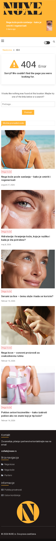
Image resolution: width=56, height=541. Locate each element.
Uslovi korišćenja (12, 495)
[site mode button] (47, 42)
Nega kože (6, 172)
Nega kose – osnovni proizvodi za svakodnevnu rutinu (20, 354)
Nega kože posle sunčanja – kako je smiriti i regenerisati (25, 178)
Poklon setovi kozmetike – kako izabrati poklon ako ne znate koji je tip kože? (24, 414)
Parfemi (8, 475)
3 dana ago (9, 29)
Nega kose (6, 348)
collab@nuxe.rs (9, 451)
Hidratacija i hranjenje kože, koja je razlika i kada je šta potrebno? (25, 238)
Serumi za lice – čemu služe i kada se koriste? (27, 296)
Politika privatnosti (13, 490)
